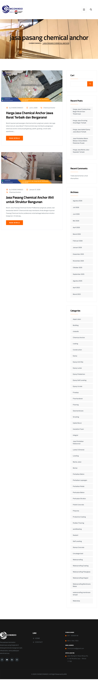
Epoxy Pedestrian (79, 374)
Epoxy (75, 356)
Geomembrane (78, 411)
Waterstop (76, 601)
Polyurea (76, 511)
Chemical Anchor (49, 108)
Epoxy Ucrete (77, 386)
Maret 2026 (77, 234)
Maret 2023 (77, 294)
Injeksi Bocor (77, 423)
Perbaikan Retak (78, 486)
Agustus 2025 (77, 281)
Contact (39, 642)
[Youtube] (7, 660)
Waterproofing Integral (80, 578)
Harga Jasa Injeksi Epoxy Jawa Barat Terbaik (81, 131)
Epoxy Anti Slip (78, 362)
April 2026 (76, 227)
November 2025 (78, 261)
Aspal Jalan (77, 319)
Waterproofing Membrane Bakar (82, 585)
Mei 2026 (76, 221)
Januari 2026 (77, 247)
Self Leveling (77, 541)
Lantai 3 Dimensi (78, 450)
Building (75, 325)
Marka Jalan (77, 462)
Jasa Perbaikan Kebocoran (78, 442)
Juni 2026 (76, 214)
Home (37, 638)
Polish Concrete (78, 504)
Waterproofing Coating (80, 566)
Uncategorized (78, 553)
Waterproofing (78, 559)
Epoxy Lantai (77, 368)
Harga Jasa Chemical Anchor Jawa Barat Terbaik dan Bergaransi (29, 115)
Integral (75, 435)
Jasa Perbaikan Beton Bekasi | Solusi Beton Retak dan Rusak (80, 141)
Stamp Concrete (78, 547)
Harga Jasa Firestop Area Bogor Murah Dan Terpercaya (81, 111)
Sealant (75, 535)
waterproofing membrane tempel (81, 594)
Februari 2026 (77, 241)
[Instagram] (17, 660)
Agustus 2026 (77, 201)
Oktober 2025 (77, 267)
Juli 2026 (76, 207)
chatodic (76, 331)
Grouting (76, 417)
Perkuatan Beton (78, 492)
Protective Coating (79, 517)
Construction (77, 350)
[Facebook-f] (2, 660)
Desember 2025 (78, 254)
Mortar (75, 468)
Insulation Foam (78, 429)
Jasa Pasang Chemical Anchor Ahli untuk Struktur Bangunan (30, 199)
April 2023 (76, 287)
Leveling (76, 456)
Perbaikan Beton (78, 474)
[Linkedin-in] (12, 660)
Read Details (14, 138)
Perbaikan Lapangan (80, 480)
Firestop (76, 392)
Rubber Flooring (78, 523)
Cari (72, 75)
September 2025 (78, 274)
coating (75, 343)
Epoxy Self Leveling (79, 380)
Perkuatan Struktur (79, 498)
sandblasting (77, 529)
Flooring (76, 405)
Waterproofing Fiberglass (81, 572)
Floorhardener (78, 398)
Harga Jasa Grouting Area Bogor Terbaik (80, 122)
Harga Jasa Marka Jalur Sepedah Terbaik (81, 151)
